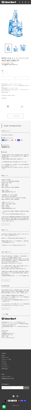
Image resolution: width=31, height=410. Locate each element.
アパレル (4, 361)
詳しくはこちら (6, 224)
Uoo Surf (17, 405)
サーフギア (4, 363)
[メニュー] (28, 2)
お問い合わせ (5, 368)
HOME (3, 355)
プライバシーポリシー (7, 376)
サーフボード (5, 365)
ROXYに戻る (16, 116)
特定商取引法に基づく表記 (8, 378)
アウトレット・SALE (6, 359)
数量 (2, 70)
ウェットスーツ (5, 366)
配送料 (5, 64)
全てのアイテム (5, 357)
